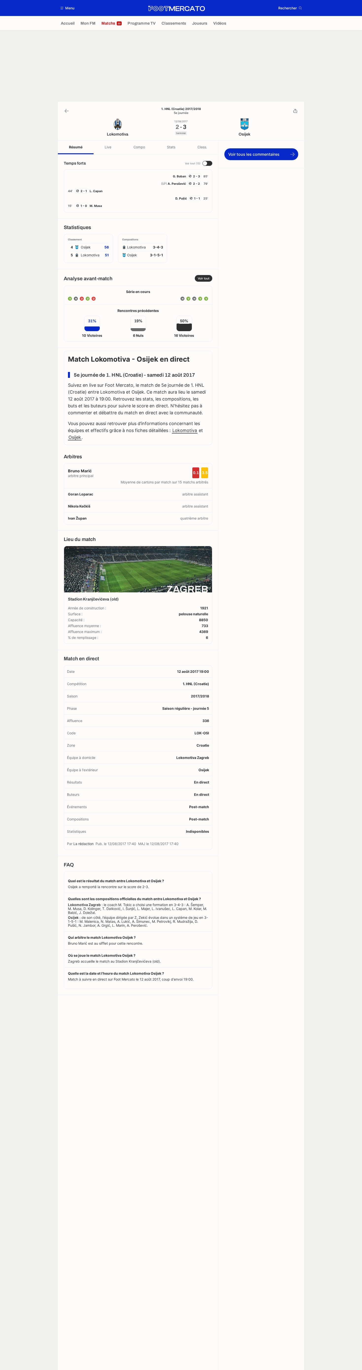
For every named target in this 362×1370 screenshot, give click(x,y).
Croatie (203, 745)
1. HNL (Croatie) (196, 684)
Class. (202, 147)
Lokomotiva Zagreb (192, 757)
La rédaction (83, 844)
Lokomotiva (184, 430)
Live (108, 147)
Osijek (74, 437)
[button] (67, 8)
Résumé (75, 147)
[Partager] (295, 111)
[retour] (67, 111)
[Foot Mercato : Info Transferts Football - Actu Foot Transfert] (176, 8)
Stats (171, 147)
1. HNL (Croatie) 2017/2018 (181, 109)
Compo (139, 147)
